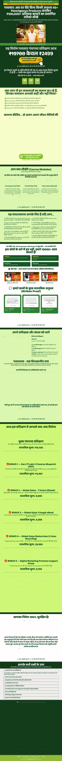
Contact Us (43, 756)
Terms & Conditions (26, 756)
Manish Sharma (30, 759)
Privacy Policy (19, 756)
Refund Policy (33, 756)
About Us (38, 756)
